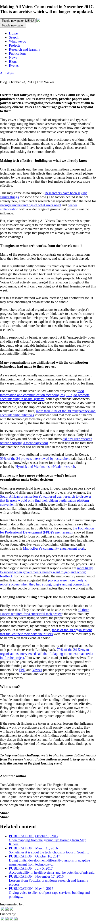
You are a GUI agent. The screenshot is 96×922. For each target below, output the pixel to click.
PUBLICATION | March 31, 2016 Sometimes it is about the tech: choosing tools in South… (49, 850)
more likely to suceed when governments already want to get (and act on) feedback (46, 572)
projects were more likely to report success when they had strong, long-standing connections (45, 582)
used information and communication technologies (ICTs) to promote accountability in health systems (45, 395)
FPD (22, 670)
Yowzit (37, 670)
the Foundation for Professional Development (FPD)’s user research (47, 530)
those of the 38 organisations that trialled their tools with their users (46, 632)
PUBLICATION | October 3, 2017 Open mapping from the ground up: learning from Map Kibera (47, 840)
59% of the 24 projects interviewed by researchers (35, 458)
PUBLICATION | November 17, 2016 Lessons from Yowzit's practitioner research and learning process (48, 880)
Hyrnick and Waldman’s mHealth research (45, 467)
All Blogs (7, 73)
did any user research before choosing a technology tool (46, 441)
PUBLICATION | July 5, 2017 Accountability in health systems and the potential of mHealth (52, 870)
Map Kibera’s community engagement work (54, 548)
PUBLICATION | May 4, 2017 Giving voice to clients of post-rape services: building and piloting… (49, 892)
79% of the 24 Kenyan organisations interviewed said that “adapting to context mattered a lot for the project (46, 654)
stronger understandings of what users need (30, 205)
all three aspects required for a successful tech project (44, 612)
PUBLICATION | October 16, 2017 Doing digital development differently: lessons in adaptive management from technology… (49, 860)
